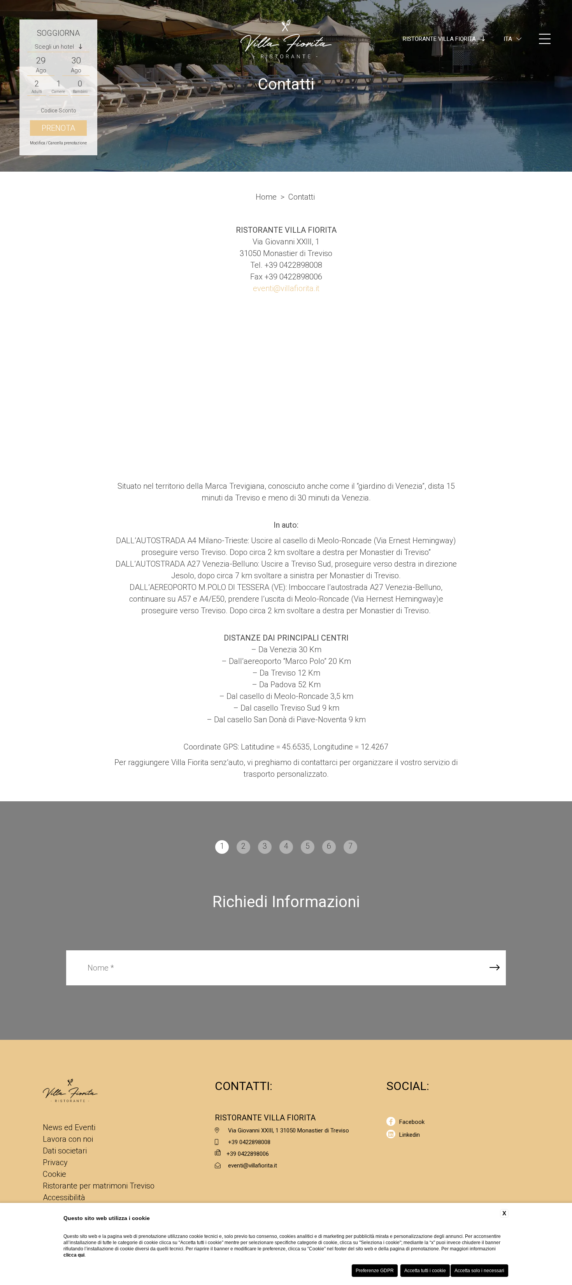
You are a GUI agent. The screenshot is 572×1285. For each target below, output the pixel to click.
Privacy (55, 1162)
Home (266, 197)
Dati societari (65, 1150)
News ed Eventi (69, 1127)
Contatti (301, 197)
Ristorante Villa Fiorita (440, 38)
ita (508, 38)
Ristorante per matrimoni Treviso (98, 1185)
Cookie (54, 1174)
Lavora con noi (68, 1139)
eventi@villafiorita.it (286, 288)
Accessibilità (64, 1197)
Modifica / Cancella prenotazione (58, 143)
